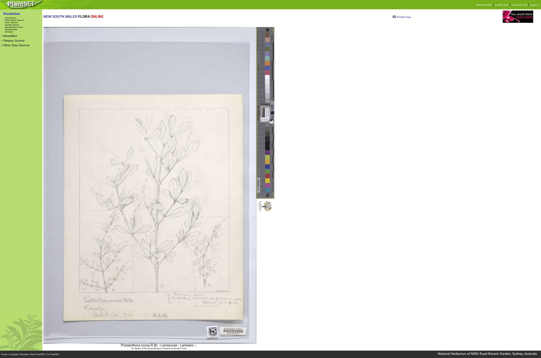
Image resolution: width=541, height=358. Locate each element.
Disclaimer (24, 354)
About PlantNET (37, 354)
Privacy (4, 354)
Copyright (14, 354)
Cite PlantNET (53, 354)
